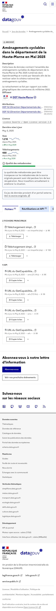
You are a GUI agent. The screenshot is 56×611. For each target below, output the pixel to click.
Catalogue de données (11, 433)
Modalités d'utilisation (20, 589)
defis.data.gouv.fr (9, 507)
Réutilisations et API (34, 209)
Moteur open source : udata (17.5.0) (16, 532)
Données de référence (11, 428)
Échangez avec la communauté (15, 472)
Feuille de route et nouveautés (14, 463)
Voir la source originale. (15, 195)
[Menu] (52, 4)
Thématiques (7, 424)
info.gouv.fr (31, 575)
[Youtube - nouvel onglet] (28, 406)
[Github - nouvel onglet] (36, 406)
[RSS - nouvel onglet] (44, 406)
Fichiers (10, 209)
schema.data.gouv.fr (10, 447)
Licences (5, 589)
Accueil (5, 31)
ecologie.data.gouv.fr (11, 502)
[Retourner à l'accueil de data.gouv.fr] (13, 19)
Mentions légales (22, 594)
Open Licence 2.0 (31, 607)
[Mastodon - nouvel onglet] (12, 406)
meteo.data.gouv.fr (10, 493)
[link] (15, 236)
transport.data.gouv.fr (11, 498)
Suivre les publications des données (16, 438)
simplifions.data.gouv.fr (12, 488)
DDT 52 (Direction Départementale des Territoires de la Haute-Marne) (22, 107)
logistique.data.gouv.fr (11, 516)
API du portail (8, 528)
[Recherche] (45, 4)
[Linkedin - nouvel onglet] (4, 406)
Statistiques (7, 477)
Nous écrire (7, 468)
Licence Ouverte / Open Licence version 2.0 (27, 122)
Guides (5, 458)
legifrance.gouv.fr (11, 575)
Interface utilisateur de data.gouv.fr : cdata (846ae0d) (24, 537)
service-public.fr (10, 581)
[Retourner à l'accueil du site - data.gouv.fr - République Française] (31, 553)
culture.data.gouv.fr (10, 511)
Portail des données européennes (16, 442)
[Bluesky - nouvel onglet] (20, 406)
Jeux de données (18, 31)
